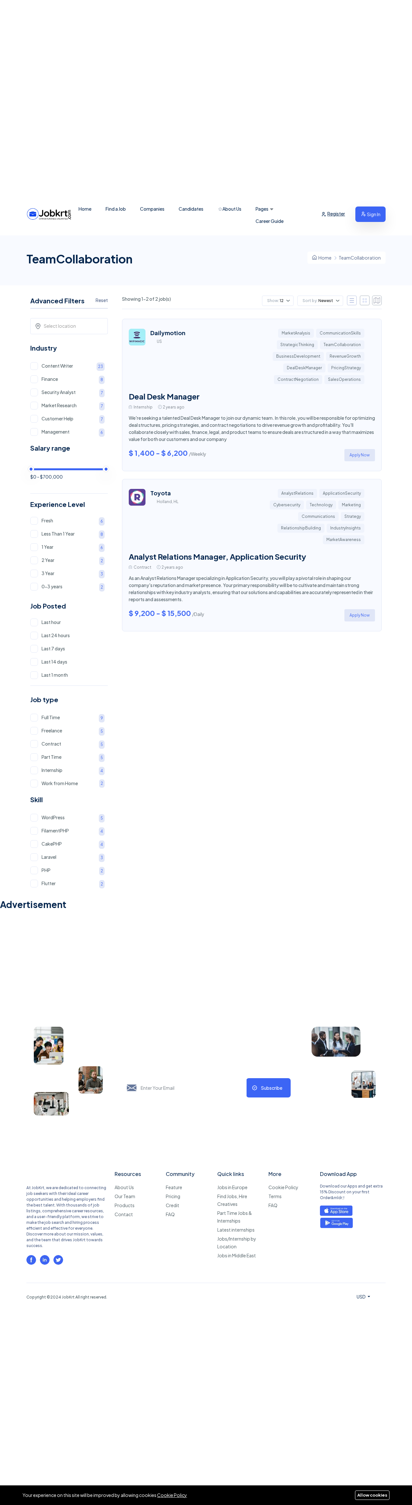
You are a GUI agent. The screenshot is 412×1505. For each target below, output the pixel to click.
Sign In (373, 214)
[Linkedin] (45, 1260)
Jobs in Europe (232, 1187)
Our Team (125, 1196)
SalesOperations (344, 379)
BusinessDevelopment (298, 356)
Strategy (352, 516)
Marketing (351, 504)
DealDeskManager (304, 367)
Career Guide (270, 221)
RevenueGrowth (345, 356)
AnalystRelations (297, 493)
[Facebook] (31, 1260)
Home (85, 209)
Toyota (160, 493)
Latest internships (236, 1230)
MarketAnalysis (296, 333)
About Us (231, 209)
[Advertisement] (193, 96)
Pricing (173, 1196)
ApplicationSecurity (342, 493)
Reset (102, 300)
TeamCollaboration (342, 344)
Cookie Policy (283, 1187)
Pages (262, 209)
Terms (275, 1196)
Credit (172, 1205)
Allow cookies (372, 1495)
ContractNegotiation (298, 379)
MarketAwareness (343, 539)
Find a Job (116, 209)
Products (125, 1205)
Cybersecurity (286, 504)
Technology (321, 504)
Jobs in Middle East (236, 1255)
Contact (124, 1214)
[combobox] (71, 326)
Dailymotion (167, 332)
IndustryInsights (345, 528)
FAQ (170, 1214)
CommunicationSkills (340, 333)
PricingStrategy (346, 367)
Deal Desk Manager (164, 396)
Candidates (191, 209)
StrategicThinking (297, 344)
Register (336, 213)
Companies (152, 209)
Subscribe (271, 1088)
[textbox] (71, 326)
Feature (174, 1187)
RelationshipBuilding (301, 528)
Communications (318, 516)
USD (361, 1296)
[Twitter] (58, 1260)
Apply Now (360, 455)
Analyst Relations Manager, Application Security (217, 556)
